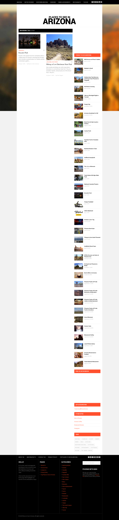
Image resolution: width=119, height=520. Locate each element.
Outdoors (91, 444)
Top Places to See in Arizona (69, 457)
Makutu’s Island (88, 68)
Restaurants (77, 2)
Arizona (19, 2)
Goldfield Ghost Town (90, 246)
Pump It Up (87, 104)
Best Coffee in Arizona (90, 273)
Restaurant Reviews (79, 425)
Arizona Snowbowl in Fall (91, 113)
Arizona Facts (31, 457)
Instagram (77, 428)
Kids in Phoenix (78, 418)
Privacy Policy (52, 457)
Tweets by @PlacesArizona (81, 409)
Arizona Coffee (78, 421)
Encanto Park (23, 53)
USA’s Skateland (88, 210)
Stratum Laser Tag (89, 219)
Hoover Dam (87, 326)
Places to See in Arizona (33, 63)
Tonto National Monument (91, 361)
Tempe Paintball (88, 202)
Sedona (77, 450)
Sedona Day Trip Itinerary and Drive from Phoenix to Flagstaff (91, 79)
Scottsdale (94, 447)
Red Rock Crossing (89, 86)
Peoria (64, 491)
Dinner (97, 439)
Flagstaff (64, 472)
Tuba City (64, 507)
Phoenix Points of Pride (90, 281)
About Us (21, 457)
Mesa (82, 442)
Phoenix (77, 447)
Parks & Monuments (64, 2)
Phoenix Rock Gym (89, 228)
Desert (91, 439)
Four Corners (65, 477)
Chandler (84, 439)
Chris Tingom (60, 75)
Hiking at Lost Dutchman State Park (59, 64)
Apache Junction (52, 62)
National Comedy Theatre (91, 184)
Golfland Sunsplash (89, 157)
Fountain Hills (65, 474)
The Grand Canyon (86, 450)
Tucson (85, 2)
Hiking (77, 442)
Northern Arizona (42, 2)
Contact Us (42, 457)
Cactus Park (87, 131)
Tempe (64, 503)
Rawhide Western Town (90, 148)
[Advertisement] (59, 9)
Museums (53, 2)
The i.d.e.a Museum (89, 166)
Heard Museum (88, 317)
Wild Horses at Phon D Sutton (92, 59)
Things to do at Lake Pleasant (92, 237)
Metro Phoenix (29, 2)
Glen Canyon (65, 479)
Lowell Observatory (89, 343)
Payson (64, 488)
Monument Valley (89, 335)
